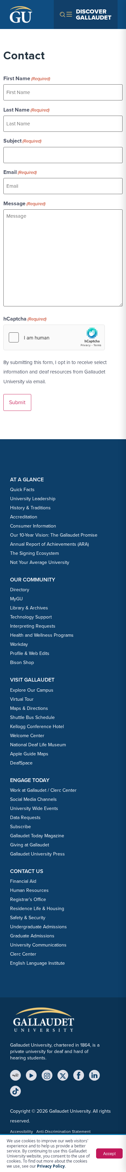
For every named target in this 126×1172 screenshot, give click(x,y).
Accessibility (21, 1132)
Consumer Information (33, 526)
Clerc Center (23, 954)
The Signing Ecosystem (34, 553)
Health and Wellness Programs (42, 635)
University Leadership (32, 498)
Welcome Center (27, 735)
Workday (19, 644)
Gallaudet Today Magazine (37, 835)
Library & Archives (29, 607)
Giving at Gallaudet (29, 844)
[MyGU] (15, 1075)
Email (20, 172)
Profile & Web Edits (29, 653)
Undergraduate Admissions (38, 926)
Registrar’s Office (28, 899)
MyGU (16, 598)
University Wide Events (34, 808)
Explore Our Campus (31, 690)
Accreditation (23, 516)
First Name (26, 78)
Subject (22, 141)
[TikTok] (15, 1091)
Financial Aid (23, 881)
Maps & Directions (29, 708)
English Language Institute (37, 963)
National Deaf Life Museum (38, 744)
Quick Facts (22, 489)
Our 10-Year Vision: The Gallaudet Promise (53, 535)
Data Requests (25, 817)
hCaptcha (24, 319)
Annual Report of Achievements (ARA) (49, 544)
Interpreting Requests (32, 626)
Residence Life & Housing (37, 908)
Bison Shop (22, 662)
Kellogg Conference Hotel (37, 726)
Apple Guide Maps (29, 753)
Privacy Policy (51, 1166)
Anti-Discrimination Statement (63, 1132)
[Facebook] (78, 1075)
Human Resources (29, 890)
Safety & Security (27, 917)
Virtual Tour (22, 699)
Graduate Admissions (32, 935)
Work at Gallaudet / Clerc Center (43, 790)
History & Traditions (30, 507)
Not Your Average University (39, 562)
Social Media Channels (33, 799)
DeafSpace (21, 763)
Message (24, 203)
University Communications (38, 945)
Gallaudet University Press (37, 854)
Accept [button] (109, 1153)
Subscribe (20, 826)
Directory (19, 589)
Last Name (26, 110)
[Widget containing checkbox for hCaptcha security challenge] (54, 337)
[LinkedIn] (94, 1075)
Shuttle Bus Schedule (32, 717)
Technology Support (31, 617)
